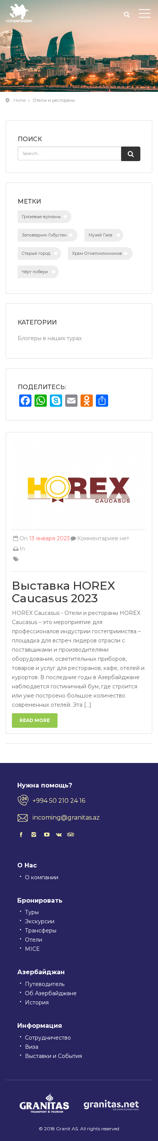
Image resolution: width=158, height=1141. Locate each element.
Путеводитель (44, 984)
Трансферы (40, 930)
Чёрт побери (35, 271)
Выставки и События (53, 1056)
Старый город (36, 253)
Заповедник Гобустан (44, 235)
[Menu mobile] (144, 15)
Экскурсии (39, 921)
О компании (41, 877)
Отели (33, 939)
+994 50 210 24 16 (59, 800)
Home (19, 100)
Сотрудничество (48, 1037)
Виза (31, 1046)
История (37, 1002)
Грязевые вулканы (41, 216)
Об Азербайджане (51, 993)
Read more (35, 720)
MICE (32, 948)
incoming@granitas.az (66, 817)
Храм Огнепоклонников (97, 253)
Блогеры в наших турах (50, 338)
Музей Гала (100, 235)
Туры (32, 912)
